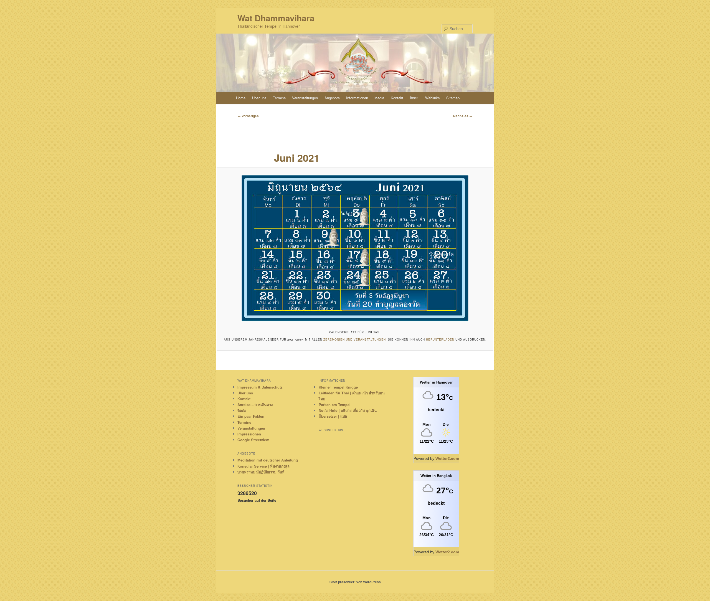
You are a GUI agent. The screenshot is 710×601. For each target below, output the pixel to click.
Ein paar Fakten (250, 416)
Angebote (332, 97)
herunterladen (440, 339)
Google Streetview (253, 439)
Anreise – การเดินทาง (255, 404)
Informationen (357, 97)
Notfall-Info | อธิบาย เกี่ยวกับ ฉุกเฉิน (348, 410)
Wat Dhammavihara (276, 18)
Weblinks (432, 97)
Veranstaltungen (305, 97)
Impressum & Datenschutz (260, 387)
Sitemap (453, 97)
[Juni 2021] (355, 248)
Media (379, 97)
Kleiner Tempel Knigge (338, 387)
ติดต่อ (414, 97)
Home (240, 97)
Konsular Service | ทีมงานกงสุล (263, 466)
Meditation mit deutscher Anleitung (267, 460)
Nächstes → (463, 115)
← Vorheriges (248, 115)
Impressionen (249, 434)
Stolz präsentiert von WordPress (355, 581)
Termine (279, 97)
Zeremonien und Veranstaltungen (354, 339)
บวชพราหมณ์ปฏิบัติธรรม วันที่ (261, 472)
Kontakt (397, 97)
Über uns (259, 97)
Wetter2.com (447, 458)
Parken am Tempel (335, 404)
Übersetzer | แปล (333, 416)
